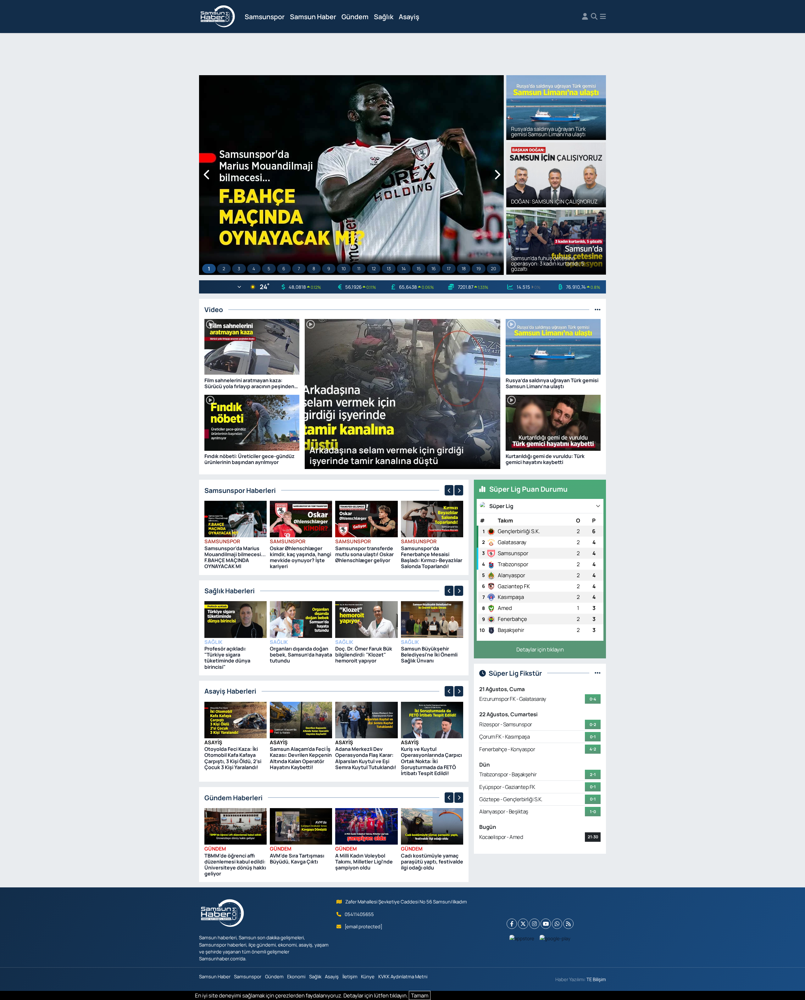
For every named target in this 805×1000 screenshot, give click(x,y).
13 (389, 268)
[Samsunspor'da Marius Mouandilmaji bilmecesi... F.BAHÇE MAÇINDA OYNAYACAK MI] (235, 518)
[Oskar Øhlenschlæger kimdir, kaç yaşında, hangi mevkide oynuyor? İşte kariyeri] (301, 518)
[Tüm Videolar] (598, 309)
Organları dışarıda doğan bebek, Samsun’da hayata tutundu (301, 654)
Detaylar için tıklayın (540, 649)
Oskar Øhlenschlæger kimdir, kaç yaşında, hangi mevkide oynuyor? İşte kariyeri (300, 557)
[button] (207, 175)
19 (478, 268)
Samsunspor (265, 16)
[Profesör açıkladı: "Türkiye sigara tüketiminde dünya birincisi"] (235, 619)
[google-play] (555, 938)
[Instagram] (534, 924)
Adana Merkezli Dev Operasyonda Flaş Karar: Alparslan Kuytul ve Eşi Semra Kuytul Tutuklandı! (365, 758)
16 (433, 268)
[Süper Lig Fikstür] (598, 673)
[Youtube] (546, 924)
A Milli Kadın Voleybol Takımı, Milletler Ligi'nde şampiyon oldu (364, 861)
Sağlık (383, 16)
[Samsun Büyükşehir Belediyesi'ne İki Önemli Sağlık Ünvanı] (432, 619)
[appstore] (522, 938)
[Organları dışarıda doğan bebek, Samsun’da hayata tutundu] (301, 619)
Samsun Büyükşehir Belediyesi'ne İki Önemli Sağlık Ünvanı (429, 654)
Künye (368, 976)
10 (343, 268)
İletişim (350, 976)
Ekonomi (296, 976)
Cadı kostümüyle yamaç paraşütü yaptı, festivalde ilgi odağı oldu (432, 861)
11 (358, 268)
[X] (523, 924)
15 (419, 268)
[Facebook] (512, 924)
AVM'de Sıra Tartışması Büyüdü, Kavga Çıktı (297, 858)
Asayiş (409, 16)
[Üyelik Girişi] (585, 17)
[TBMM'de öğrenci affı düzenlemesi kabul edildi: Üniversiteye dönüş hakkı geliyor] (235, 826)
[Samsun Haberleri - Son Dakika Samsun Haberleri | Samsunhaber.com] (218, 17)
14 (404, 268)
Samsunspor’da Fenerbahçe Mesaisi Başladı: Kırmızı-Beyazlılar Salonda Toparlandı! (431, 557)
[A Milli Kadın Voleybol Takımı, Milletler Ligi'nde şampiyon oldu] (366, 826)
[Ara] (594, 17)
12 (374, 268)
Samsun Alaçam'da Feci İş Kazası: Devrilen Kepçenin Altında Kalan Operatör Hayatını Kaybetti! (301, 758)
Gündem (355, 16)
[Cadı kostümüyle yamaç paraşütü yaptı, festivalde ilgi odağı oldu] (432, 826)
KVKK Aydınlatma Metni (402, 976)
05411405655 (359, 914)
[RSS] (568, 924)
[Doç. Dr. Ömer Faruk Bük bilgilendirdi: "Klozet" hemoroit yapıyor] (366, 619)
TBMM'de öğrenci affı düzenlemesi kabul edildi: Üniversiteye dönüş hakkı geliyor (235, 864)
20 (493, 268)
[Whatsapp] (557, 924)
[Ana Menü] (603, 17)
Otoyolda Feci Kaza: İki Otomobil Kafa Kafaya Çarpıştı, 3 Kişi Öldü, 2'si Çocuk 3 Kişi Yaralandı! (232, 758)
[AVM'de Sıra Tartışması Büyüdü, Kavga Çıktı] (301, 826)
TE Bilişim (596, 979)
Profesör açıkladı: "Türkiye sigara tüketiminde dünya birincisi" (227, 657)
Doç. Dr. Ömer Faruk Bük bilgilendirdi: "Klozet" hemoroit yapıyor (363, 654)
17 (449, 268)
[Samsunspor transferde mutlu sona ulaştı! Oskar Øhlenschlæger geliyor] (366, 518)
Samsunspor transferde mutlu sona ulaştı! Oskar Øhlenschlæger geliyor (364, 554)
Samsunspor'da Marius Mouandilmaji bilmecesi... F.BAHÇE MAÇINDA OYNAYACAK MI (235, 557)
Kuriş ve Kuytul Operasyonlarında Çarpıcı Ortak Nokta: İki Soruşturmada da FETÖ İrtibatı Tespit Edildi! (431, 761)
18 (464, 268)
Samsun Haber (313, 16)
